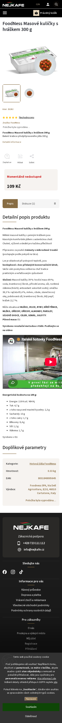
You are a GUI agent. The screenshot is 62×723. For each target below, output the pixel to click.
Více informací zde (46, 678)
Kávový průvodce (31, 590)
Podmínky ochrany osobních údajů (31, 610)
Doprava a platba (31, 595)
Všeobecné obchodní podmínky (31, 605)
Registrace (31, 644)
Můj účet (31, 638)
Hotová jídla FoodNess (43, 464)
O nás (31, 628)
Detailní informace (12, 142)
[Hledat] (56, 4)
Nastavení (31, 699)
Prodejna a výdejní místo (31, 633)
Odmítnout (31, 716)
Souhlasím (31, 707)
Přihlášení (31, 649)
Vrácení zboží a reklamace (31, 600)
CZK (38, 4)
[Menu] (4, 12)
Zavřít (48, 168)
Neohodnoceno (26, 117)
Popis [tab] (10, 204)
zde (55, 682)
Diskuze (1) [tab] (28, 204)
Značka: (11, 122)
